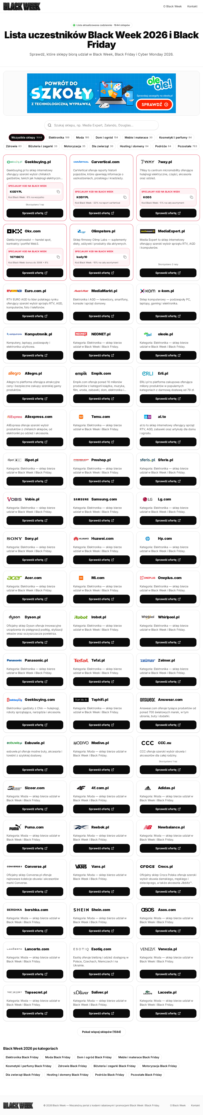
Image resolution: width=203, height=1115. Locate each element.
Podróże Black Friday (109, 1074)
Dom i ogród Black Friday (94, 1057)
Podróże (163, 146)
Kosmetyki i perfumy (175, 137)
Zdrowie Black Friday (72, 1066)
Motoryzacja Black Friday (159, 1066)
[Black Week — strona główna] (21, 6)
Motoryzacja (74, 146)
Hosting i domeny (134, 146)
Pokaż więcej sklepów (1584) (101, 1031)
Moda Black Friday (57, 1057)
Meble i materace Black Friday (138, 1057)
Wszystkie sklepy (26, 137)
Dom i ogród (107, 137)
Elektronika (59, 137)
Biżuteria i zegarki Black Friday (115, 1066)
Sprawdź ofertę (32, 213)
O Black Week (172, 6)
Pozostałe (187, 146)
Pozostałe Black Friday (146, 1074)
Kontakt (192, 6)
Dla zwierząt (102, 146)
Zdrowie (14, 146)
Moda (82, 137)
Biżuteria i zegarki (42, 146)
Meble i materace (138, 137)
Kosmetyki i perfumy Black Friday (28, 1066)
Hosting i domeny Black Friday (67, 1074)
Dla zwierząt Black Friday (23, 1074)
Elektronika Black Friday (22, 1057)
